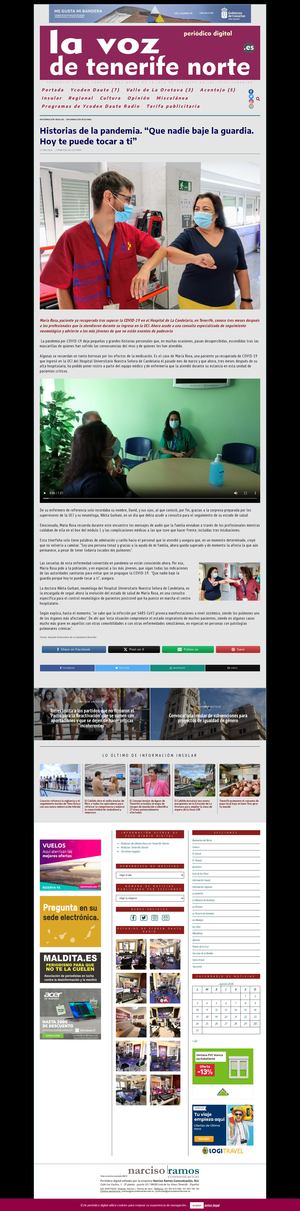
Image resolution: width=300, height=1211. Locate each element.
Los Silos (196, 926)
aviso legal (212, 1205)
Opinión (138, 97)
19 (216, 1016)
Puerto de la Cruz (200, 946)
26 (216, 1023)
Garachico (196, 867)
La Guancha (197, 893)
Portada (53, 89)
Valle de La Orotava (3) (160, 89)
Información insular (52, 119)
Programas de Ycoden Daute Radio (91, 106)
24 (197, 1023)
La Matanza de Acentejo (203, 900)
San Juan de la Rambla (202, 953)
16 (255, 1009)
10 (197, 1009)
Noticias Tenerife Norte (134, 847)
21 (235, 1016)
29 (245, 1023)
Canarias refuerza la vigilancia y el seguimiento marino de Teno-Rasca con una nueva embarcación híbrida (60, 803)
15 (245, 1009)
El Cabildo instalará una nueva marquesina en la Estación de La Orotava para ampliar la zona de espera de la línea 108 (193, 805)
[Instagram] (251, 101)
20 (225, 1016)
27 (225, 1023)
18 (207, 1016)
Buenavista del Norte (202, 840)
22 (245, 1016)
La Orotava (197, 906)
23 (255, 1016)
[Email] (251, 106)
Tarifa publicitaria (173, 106)
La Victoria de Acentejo (203, 913)
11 (207, 1009)
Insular (52, 97)
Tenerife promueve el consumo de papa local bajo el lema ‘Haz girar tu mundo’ (239, 803)
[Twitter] (251, 96)
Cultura (110, 97)
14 (235, 1009)
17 (197, 1016)
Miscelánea (172, 97)
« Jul (194, 1041)
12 (216, 1009)
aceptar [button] (196, 1205)
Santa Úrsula (198, 960)
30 (255, 1023)
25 (207, 1023)
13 (225, 1009)
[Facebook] (251, 91)
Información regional (79, 119)
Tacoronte (197, 966)
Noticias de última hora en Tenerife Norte (145, 843)
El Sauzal (196, 853)
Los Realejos (197, 920)
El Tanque (196, 860)
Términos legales (130, 851)
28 (235, 1023)
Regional (80, 97)
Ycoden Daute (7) (95, 89)
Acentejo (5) (218, 89)
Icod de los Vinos (200, 873)
